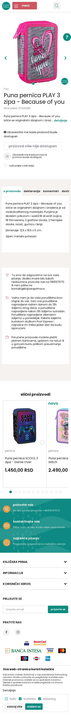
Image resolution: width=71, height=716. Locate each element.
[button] (57, 5)
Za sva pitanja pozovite (28, 510)
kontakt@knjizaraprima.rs (28, 289)
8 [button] (43, 492)
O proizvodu (12, 191)
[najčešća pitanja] (6, 542)
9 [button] (47, 492)
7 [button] (38, 492)
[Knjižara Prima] (6, 5)
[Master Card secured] (40, 643)
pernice (10, 451)
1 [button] (33, 83)
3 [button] (20, 492)
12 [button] (61, 492)
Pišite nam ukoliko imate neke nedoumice (39, 527)
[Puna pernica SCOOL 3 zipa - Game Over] (24, 426)
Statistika (29, 699)
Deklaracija (32, 191)
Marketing (49, 699)
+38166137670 (51, 510)
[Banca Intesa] (23, 650)
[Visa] (26, 643)
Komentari (51, 191)
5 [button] (29, 492)
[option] (35, 52)
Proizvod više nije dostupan (33, 146)
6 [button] (34, 492)
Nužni (13, 699)
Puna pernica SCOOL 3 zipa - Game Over (21, 460)
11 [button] (56, 492)
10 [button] (52, 492)
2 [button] (38, 83)
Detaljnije (60, 120)
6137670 (58, 282)
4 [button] (25, 492)
